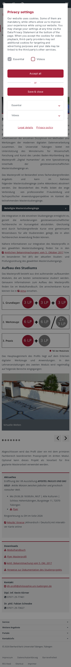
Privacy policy (44, 127)
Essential (18, 59)
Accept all (35, 73)
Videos (41, 59)
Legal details (25, 127)
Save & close (35, 91)
